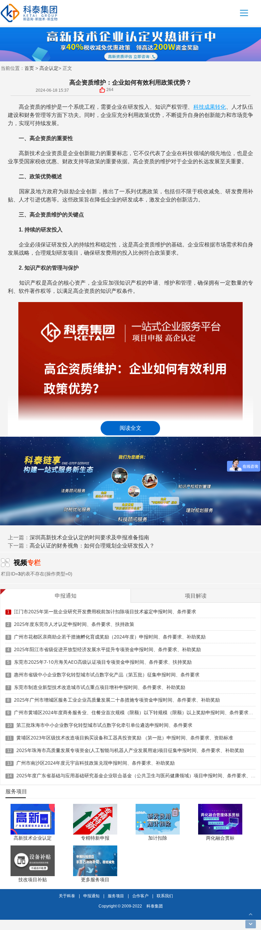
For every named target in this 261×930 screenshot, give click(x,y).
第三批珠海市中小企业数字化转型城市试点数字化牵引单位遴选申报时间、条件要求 (104, 725)
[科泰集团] (29, 13)
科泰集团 (154, 906)
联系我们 (165, 896)
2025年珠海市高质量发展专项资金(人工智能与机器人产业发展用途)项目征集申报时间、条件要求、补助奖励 (130, 750)
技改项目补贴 (32, 879)
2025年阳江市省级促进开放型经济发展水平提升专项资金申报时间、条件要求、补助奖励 (107, 649)
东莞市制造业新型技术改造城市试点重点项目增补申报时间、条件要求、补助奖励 (99, 687)
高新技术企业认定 (33, 838)
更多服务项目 (95, 879)
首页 (29, 68)
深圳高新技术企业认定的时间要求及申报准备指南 (89, 537)
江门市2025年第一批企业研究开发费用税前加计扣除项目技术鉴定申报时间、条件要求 (105, 611)
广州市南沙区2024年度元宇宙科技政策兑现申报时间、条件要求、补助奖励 (95, 763)
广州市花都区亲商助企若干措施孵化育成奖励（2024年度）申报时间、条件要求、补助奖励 (110, 636)
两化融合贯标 (220, 838)
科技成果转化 (209, 106)
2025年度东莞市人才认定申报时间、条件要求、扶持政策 (74, 624)
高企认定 (48, 68)
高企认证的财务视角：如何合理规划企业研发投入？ (92, 545)
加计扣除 (157, 838)
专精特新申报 (95, 838)
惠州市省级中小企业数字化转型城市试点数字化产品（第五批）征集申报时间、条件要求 (106, 674)
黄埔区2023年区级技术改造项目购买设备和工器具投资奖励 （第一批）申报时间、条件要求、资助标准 (124, 737)
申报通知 (91, 896)
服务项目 (116, 896)
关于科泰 (67, 896)
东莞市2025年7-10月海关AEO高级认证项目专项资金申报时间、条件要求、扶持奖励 (103, 662)
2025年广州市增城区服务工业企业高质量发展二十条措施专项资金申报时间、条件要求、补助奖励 (117, 699)
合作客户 (140, 896)
